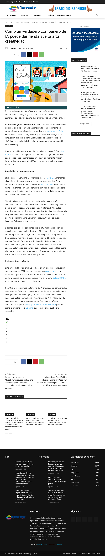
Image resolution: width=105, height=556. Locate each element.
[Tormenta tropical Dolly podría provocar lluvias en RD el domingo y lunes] (75, 69)
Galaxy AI (51, 178)
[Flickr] (84, 519)
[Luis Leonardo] (6, 48)
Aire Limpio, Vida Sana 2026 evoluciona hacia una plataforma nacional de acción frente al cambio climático (57, 495)
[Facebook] (84, 1)
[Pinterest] (35, 54)
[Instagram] (87, 1)
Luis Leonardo (15, 48)
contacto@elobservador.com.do (49, 544)
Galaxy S (29, 308)
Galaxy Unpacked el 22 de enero (41, 304)
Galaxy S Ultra (46, 184)
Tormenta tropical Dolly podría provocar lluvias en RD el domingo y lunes (90, 69)
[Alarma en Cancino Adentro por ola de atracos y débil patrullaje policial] (42, 479)
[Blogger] (73, 519)
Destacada (9, 414)
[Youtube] (98, 1)
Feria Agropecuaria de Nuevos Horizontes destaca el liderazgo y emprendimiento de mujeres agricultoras (56, 466)
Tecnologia (15, 22)
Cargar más (84, 124)
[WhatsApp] (41, 54)
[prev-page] (6, 435)
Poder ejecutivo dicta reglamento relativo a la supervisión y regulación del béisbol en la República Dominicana (90, 97)
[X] (91, 1)
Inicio (7, 22)
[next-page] (10, 435)
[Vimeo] (94, 1)
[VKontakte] (96, 519)
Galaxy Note (50, 271)
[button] (97, 15)
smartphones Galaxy (55, 131)
